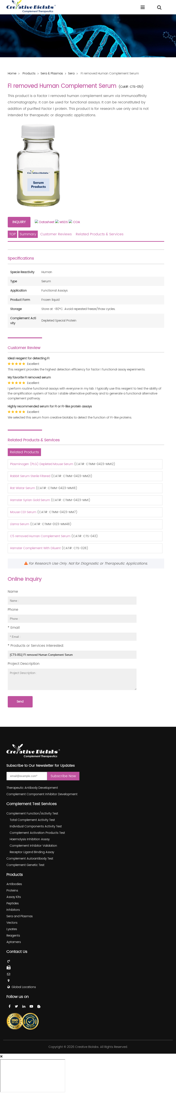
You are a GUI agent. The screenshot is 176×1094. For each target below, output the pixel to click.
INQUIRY (19, 222)
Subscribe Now (63, 776)
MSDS (64, 222)
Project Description (23, 663)
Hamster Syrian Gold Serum (30, 500)
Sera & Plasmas (52, 73)
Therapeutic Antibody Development (32, 787)
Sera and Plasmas (19, 916)
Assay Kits (13, 897)
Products (29, 73)
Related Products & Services (99, 234)
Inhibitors (13, 909)
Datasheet (46, 222)
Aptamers (13, 942)
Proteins (12, 890)
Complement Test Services (31, 804)
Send (20, 701)
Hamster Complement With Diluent (35, 548)
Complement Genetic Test (25, 865)
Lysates (11, 929)
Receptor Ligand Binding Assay (32, 852)
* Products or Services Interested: (36, 645)
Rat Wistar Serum (22, 488)
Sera (71, 73)
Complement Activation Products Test (37, 832)
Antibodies (14, 884)
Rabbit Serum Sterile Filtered (30, 476)
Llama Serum (19, 524)
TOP (12, 234)
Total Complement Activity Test (32, 819)
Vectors (11, 922)
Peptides (12, 903)
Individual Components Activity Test (36, 826)
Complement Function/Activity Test (32, 813)
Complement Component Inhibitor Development (41, 794)
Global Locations (24, 987)
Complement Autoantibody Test (29, 858)
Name (13, 591)
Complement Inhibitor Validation (33, 845)
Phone (13, 609)
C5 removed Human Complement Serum (40, 536)
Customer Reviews (56, 234)
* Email (14, 627)
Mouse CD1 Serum (23, 512)
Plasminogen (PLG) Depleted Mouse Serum (41, 464)
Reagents (13, 935)
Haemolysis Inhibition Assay (30, 839)
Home (12, 73)
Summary (28, 234)
